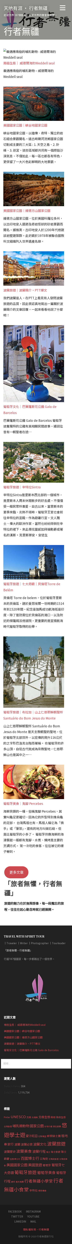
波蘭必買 (27, 1144)
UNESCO (18, 1116)
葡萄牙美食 (46, 1172)
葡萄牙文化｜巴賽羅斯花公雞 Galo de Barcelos (31, 1050)
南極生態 (61, 1117)
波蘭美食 (24, 1151)
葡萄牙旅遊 (25, 1172)
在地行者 (48, 1126)
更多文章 (16, 872)
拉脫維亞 (42, 1136)
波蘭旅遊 (56, 1143)
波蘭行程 (39, 1151)
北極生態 (44, 1117)
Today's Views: (12, 1086)
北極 (28, 1117)
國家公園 (37, 1125)
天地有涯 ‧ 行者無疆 (26, 7)
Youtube (33, 1216)
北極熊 (35, 1117)
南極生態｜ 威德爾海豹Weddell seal (29, 63)
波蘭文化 (40, 1144)
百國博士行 (30, 1158)
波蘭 (17, 1144)
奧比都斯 (57, 1126)
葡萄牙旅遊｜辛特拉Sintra (22, 487)
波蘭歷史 (10, 1151)
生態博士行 (15, 1159)
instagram (33, 1211)
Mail (33, 1221)
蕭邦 (13, 1181)
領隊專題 (42, 1190)
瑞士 (48, 1152)
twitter (17, 1216)
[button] (62, 8)
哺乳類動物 (21, 1125)
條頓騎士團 (54, 1136)
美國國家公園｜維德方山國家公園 (26, 210)
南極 (53, 1117)
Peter (7, 1117)
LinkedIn (20, 1221)
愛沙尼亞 (32, 1136)
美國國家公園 (17, 1164)
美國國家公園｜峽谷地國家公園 (25, 125)
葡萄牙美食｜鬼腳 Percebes (23, 803)
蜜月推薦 (20, 1181)
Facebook (15, 1211)
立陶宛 (44, 1159)
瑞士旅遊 (55, 1152)
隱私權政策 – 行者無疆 (36, 1229)
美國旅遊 (35, 1164)
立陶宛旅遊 (54, 1159)
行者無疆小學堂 (38, 1181)
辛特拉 (33, 1190)
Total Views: (11, 1092)
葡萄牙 (47, 1165)
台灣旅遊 (8, 1126)
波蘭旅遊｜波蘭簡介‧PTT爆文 (25, 290)
